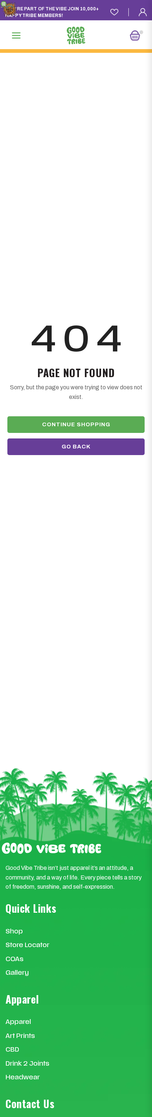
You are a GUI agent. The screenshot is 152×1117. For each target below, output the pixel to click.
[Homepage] (76, 35)
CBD (12, 1050)
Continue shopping (76, 424)
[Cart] (136, 35)
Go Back (76, 447)
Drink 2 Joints (27, 1064)
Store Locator (27, 945)
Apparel (18, 1022)
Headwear (23, 1078)
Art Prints (20, 1036)
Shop (14, 932)
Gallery (17, 973)
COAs (15, 959)
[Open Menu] (16, 35)
